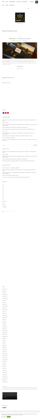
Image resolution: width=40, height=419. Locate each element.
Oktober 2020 (4, 315)
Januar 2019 (4, 351)
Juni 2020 (3, 319)
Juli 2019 (3, 340)
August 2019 (4, 338)
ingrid (3, 175)
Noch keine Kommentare (19, 68)
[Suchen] (37, 8)
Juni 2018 (3, 364)
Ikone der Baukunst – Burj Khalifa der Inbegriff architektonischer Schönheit (18, 177)
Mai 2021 (3, 311)
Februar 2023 (4, 296)
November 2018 (4, 355)
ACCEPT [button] (8, 416)
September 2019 (4, 336)
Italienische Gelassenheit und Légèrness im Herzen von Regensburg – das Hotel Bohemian (14, 127)
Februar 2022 (4, 304)
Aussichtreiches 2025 (5, 122)
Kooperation (24, 1)
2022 (3, 193)
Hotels (7, 1)
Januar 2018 (4, 374)
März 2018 (3, 370)
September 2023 (4, 294)
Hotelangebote (12, 1)
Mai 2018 (3, 366)
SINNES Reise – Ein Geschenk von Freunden (19, 38)
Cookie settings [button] (3, 416)
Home (3, 1)
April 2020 (3, 323)
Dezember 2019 (4, 330)
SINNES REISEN (7, 117)
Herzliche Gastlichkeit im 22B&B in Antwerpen (11, 175)
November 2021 (4, 306)
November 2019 (4, 332)
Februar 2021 (4, 313)
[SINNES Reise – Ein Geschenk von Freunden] (19, 50)
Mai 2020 (3, 321)
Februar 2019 (4, 349)
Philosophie (19, 1)
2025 (3, 199)
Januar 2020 (4, 328)
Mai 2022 (3, 302)
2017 (3, 184)
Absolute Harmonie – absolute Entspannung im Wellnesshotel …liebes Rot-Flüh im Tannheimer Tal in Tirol (17, 135)
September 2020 (4, 317)
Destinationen (4, 201)
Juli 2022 (3, 300)
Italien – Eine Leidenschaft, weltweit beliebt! (8, 137)
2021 (3, 191)
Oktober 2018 (4, 357)
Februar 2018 (4, 372)
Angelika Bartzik (25, 40)
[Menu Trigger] (36, 2)
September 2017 (4, 381)
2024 (3, 197)
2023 (3, 195)
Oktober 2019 (4, 334)
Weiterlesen (19, 66)
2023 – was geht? (4, 131)
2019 (20, 36)
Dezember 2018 (4, 353)
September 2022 (4, 298)
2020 (3, 189)
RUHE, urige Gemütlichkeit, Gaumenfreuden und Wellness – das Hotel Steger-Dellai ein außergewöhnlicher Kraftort (18, 129)
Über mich (32, 1)
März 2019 (3, 347)
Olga (3, 172)
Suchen (35, 145)
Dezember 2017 (4, 376)
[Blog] (5, 405)
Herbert (3, 169)
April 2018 (3, 368)
